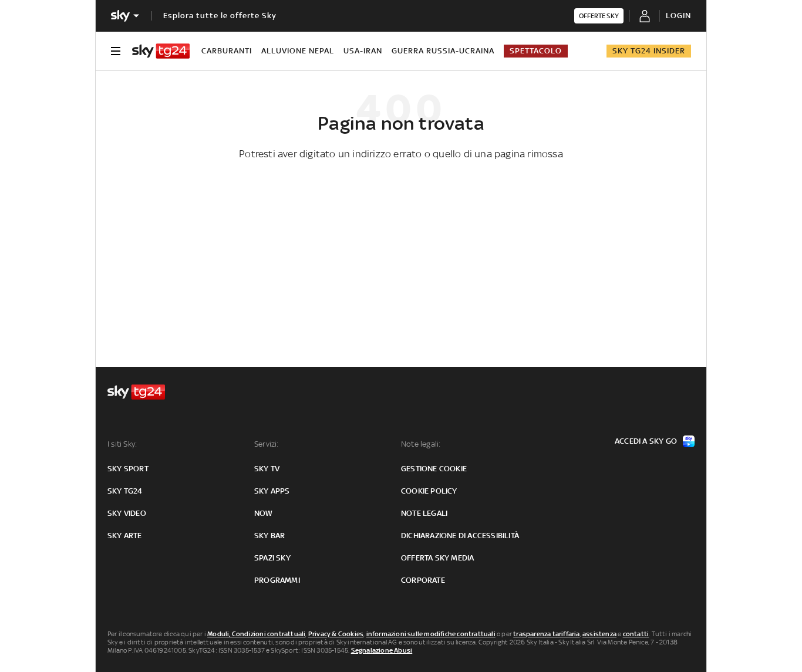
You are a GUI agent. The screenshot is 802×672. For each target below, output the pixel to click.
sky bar (269, 535)
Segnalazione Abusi (382, 650)
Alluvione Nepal (297, 50)
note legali (424, 513)
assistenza (599, 634)
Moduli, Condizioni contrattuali (256, 634)
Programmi (277, 580)
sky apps (272, 491)
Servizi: (266, 444)
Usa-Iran (362, 50)
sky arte (124, 535)
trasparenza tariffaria (546, 634)
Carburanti (226, 50)
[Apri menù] (115, 51)
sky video (126, 513)
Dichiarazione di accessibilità (460, 535)
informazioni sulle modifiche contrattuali (431, 634)
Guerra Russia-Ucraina (443, 50)
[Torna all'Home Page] (161, 51)
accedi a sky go (646, 441)
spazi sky (272, 557)
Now (263, 513)
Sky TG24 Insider (648, 50)
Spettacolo (536, 50)
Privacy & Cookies (335, 634)
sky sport (128, 468)
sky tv (266, 468)
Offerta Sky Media (437, 557)
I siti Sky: (122, 444)
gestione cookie (434, 468)
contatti (636, 634)
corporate (423, 580)
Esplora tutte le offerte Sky (220, 15)
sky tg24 (125, 491)
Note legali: (420, 444)
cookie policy (429, 491)
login (678, 15)
